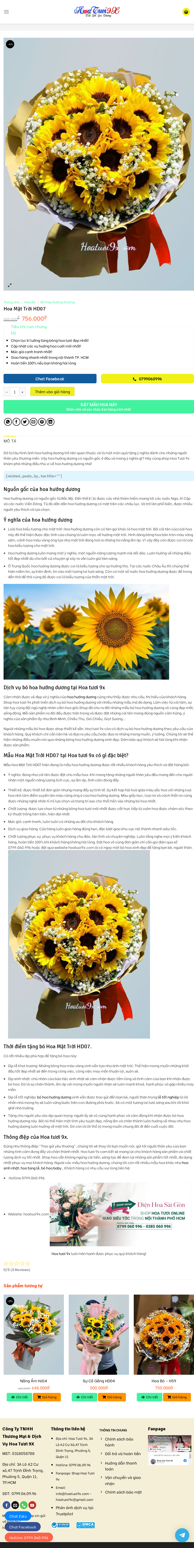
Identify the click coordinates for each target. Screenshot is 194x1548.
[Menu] (6, 11)
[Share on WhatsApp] (8, 422)
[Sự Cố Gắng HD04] (99, 1335)
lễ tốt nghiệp (168, 1096)
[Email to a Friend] (33, 422)
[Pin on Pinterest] (42, 422)
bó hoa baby (51, 1167)
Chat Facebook (22, 1526)
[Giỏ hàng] (186, 12)
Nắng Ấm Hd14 (33, 1380)
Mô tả (10, 441)
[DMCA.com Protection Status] (85, 1524)
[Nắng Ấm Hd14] (34, 1335)
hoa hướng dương (81, 696)
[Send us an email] (15, 1505)
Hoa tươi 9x (61, 1253)
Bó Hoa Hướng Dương (57, 302)
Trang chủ (11, 302)
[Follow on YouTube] (32, 1505)
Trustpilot (64, 1513)
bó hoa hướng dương (54, 1096)
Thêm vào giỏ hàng (52, 391)
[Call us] (24, 1505)
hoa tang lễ (30, 1167)
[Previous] (3, 1352)
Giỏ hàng (49, 1396)
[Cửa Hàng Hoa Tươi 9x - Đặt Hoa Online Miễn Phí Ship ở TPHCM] (97, 12)
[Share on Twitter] (25, 422)
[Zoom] (9, 285)
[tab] (10, 441)
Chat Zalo (18, 1516)
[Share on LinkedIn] (50, 422)
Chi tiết (22, 1396)
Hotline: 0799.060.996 (28, 1537)
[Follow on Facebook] (6, 1505)
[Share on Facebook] (16, 422)
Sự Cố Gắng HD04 (99, 1380)
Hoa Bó (29, 302)
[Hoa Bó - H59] (164, 1335)
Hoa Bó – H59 (164, 1380)
